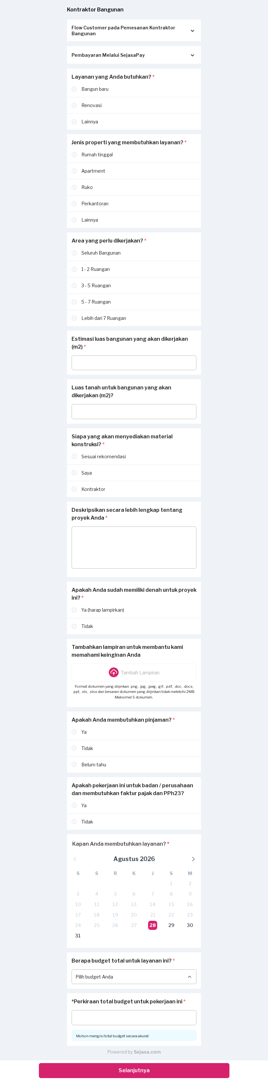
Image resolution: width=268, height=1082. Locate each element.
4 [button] (96, 894)
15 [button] (171, 904)
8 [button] (171, 894)
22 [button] (171, 914)
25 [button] (97, 925)
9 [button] (190, 894)
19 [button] (115, 914)
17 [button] (78, 914)
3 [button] (77, 894)
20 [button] (134, 914)
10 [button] (78, 904)
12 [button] (115, 904)
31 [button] (78, 935)
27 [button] (134, 925)
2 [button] (190, 883)
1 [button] (171, 883)
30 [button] (190, 925)
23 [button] (190, 914)
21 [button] (153, 914)
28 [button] (152, 925)
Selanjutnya (134, 1070)
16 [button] (190, 904)
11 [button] (96, 904)
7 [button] (152, 894)
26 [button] (115, 925)
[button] (134, 672)
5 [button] (115, 894)
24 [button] (78, 925)
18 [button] (97, 914)
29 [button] (171, 925)
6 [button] (134, 894)
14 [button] (153, 904)
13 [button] (134, 904)
